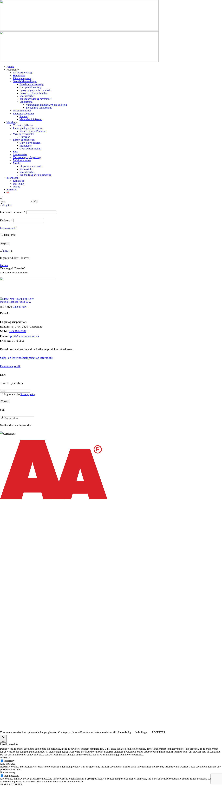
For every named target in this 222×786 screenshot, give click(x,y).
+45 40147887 (17, 331)
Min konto (18, 183)
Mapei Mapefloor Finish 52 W (15, 301)
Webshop (11, 122)
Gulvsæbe (25, 136)
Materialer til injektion (31, 119)
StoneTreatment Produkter (33, 131)
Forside (10, 66)
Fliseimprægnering (22, 78)
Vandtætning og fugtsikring (27, 157)
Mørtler (17, 163)
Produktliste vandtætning (39, 107)
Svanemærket (20, 154)
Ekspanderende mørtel (31, 166)
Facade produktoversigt (32, 84)
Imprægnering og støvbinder (27, 128)
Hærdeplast (19, 75)
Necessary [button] (5, 757)
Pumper (23, 116)
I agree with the (19, 394)
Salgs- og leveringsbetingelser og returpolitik (26, 357)
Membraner (25, 145)
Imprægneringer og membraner (35, 98)
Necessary (9, 760)
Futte (15, 151)
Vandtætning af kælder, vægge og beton (46, 104)
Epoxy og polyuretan (24, 139)
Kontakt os (18, 180)
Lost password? (8, 228)
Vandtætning (26, 101)
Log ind (4, 243)
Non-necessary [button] (7, 772)
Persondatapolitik (10, 366)
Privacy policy (27, 394)
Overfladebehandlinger (25, 81)
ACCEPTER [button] (158, 732)
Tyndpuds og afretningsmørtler (35, 175)
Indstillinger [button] (141, 732)
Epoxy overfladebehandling (34, 93)
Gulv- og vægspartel (30, 142)
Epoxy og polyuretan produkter (36, 90)
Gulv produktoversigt (30, 87)
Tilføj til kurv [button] (19, 306)
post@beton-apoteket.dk (24, 336)
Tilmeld (4, 401)
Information (13, 177)
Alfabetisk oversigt (22, 72)
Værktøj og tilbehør (23, 125)
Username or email (13, 212)
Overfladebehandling (30, 148)
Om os (16, 186)
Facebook (12, 189)
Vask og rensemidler (23, 134)
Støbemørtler (26, 169)
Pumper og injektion (23, 113)
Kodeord (6, 220)
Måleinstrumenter (22, 110)
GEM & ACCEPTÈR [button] (11, 784)
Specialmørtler (27, 96)
